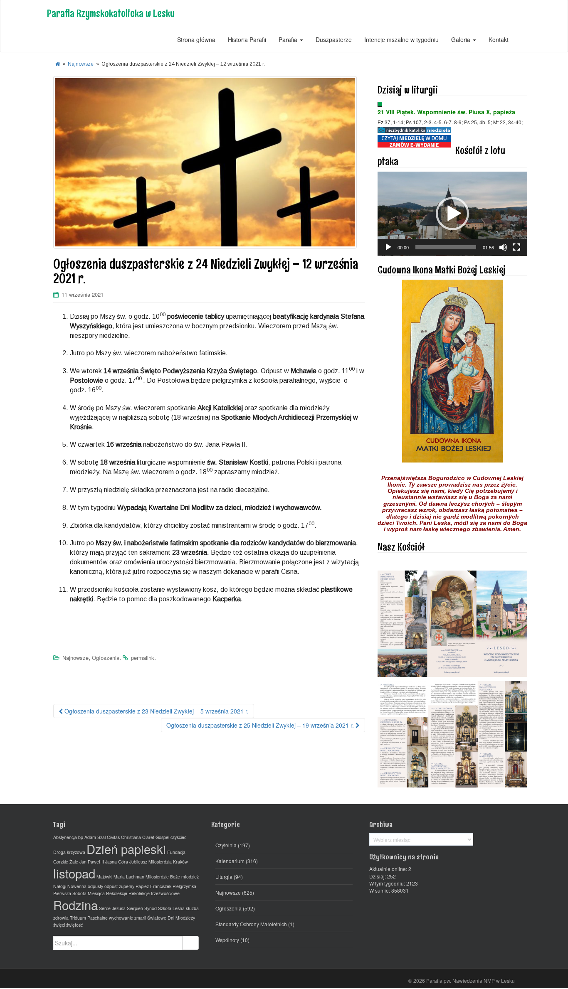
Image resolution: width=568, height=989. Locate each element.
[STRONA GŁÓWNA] (57, 64)
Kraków (180, 862)
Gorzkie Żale (65, 862)
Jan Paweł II (91, 862)
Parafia (289, 39)
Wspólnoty (227, 939)
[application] (452, 214)
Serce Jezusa (112, 908)
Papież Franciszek (153, 886)
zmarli (140, 918)
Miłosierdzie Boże (163, 876)
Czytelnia (226, 845)
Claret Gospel (155, 837)
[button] (452, 213)
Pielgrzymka (184, 886)
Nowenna (76, 886)
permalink (142, 658)
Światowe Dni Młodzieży (171, 918)
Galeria (461, 39)
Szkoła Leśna (171, 908)
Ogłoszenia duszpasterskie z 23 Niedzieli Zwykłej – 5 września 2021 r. (156, 711)
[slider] (445, 247)
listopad (74, 873)
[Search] (190, 943)
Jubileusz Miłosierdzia (150, 862)
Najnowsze (81, 64)
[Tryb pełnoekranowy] (516, 247)
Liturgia (223, 876)
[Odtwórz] (388, 247)
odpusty (95, 886)
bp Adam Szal (92, 837)
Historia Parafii (247, 39)
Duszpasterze (334, 39)
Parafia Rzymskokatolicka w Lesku (111, 13)
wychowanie (121, 918)
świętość (74, 925)
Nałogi (59, 886)
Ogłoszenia (105, 658)
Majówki (104, 876)
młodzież (190, 876)
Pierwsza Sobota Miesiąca (79, 893)
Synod (150, 908)
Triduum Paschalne (89, 918)
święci (59, 925)
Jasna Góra (116, 862)
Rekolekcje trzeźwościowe (154, 893)
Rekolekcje (116, 893)
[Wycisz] (503, 247)
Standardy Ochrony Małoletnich (251, 923)
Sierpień (135, 908)
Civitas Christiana (124, 837)
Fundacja (176, 852)
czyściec (178, 837)
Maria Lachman (129, 876)
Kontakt (499, 39)
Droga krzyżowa (69, 852)
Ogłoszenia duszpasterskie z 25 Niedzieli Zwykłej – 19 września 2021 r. (261, 725)
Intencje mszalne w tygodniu (401, 39)
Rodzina (75, 904)
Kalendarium (229, 860)
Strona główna (196, 39)
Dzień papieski (126, 848)
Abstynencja (65, 837)
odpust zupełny (119, 886)
